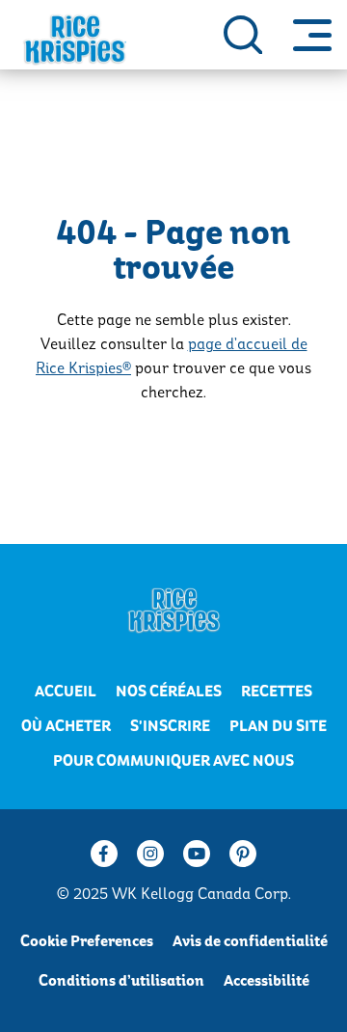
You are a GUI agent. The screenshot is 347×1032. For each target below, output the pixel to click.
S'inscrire (170, 726)
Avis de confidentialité (250, 941)
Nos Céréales (169, 691)
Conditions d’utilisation (121, 981)
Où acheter (66, 726)
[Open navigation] (312, 34)
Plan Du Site (278, 726)
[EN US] (243, 34)
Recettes (276, 691)
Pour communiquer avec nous (173, 761)
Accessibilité (266, 981)
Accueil (65, 691)
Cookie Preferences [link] (86, 941)
